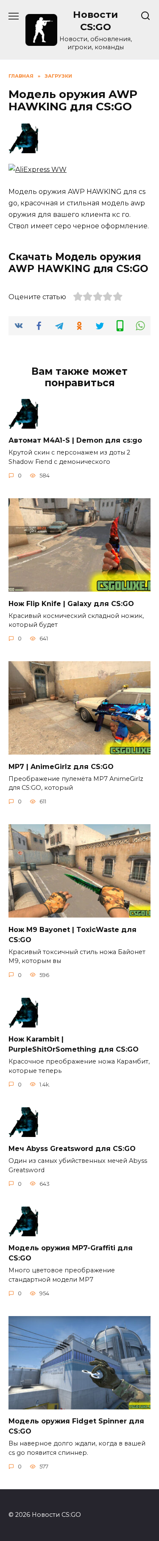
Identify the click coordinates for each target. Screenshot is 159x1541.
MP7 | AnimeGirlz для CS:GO (61, 766)
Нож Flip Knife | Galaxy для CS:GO (71, 603)
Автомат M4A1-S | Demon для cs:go (75, 440)
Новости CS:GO (95, 20)
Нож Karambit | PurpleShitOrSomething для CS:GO (73, 1044)
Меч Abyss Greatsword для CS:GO (72, 1149)
